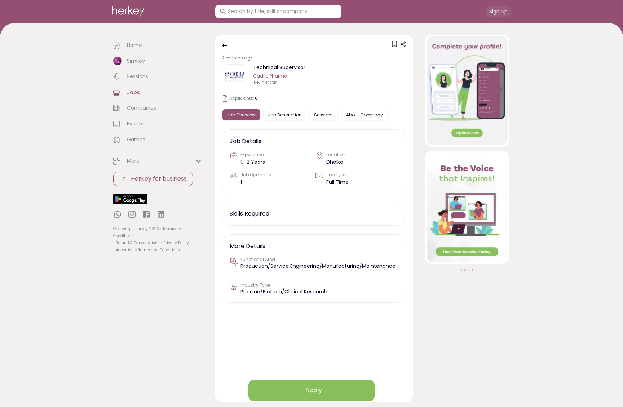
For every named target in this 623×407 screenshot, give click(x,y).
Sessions (324, 115)
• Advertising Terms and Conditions (146, 250)
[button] (158, 45)
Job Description (285, 115)
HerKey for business (159, 178)
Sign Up (498, 11)
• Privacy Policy (175, 242)
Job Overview (241, 115)
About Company (364, 115)
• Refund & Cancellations (136, 242)
